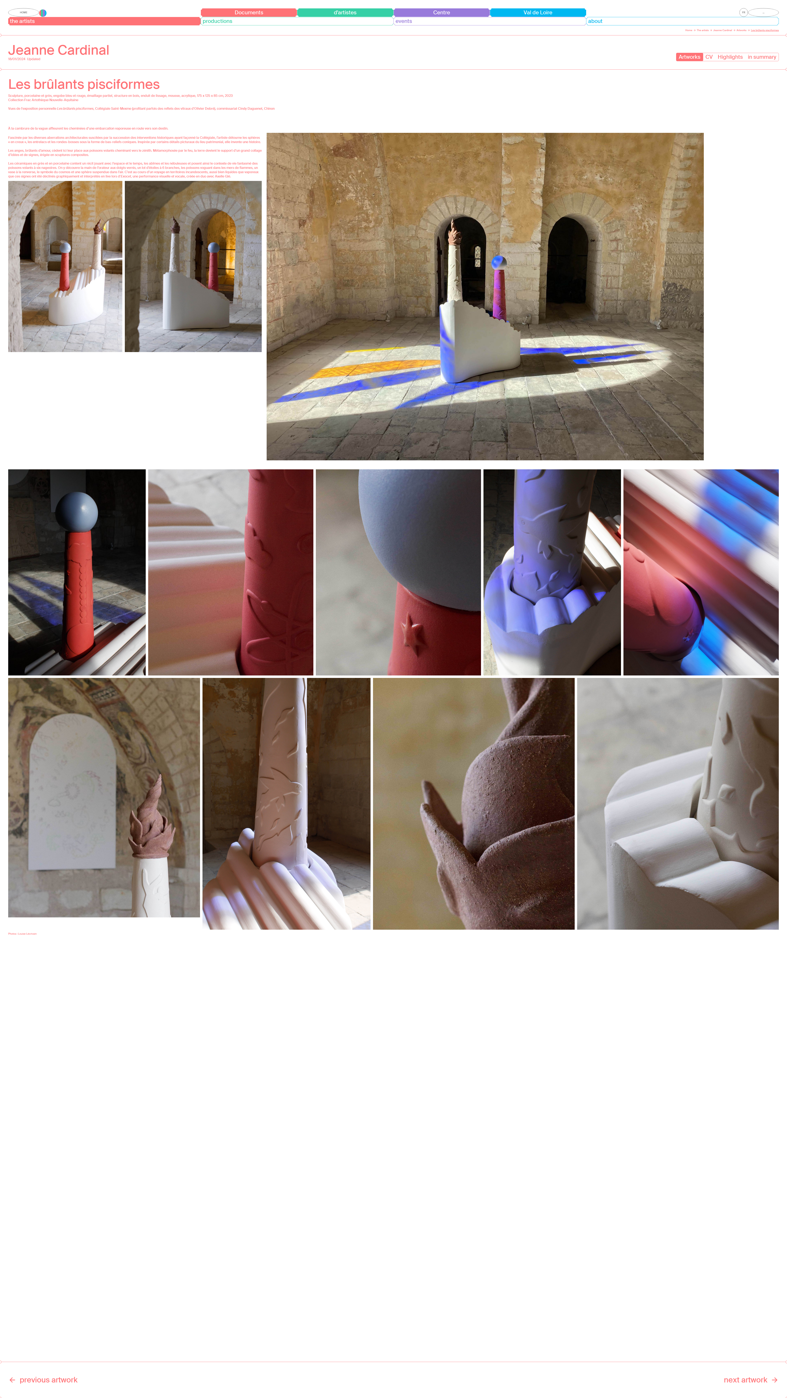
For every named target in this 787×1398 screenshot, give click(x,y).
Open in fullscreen (65, 266)
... (763, 12)
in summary (762, 56)
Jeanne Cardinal (58, 50)
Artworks (690, 56)
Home (23, 12)
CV (709, 56)
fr (743, 12)
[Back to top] (772, 1383)
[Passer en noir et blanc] (43, 13)
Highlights (730, 56)
